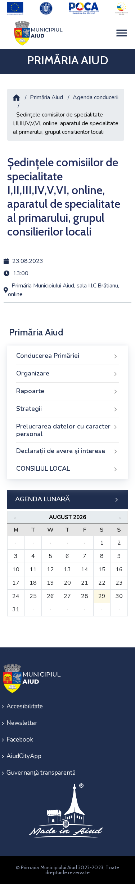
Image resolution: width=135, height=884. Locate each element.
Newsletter (21, 723)
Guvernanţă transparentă (41, 773)
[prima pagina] (37, 33)
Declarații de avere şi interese (60, 451)
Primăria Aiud (46, 97)
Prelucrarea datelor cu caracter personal (63, 430)
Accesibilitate (24, 706)
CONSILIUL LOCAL (43, 468)
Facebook (19, 739)
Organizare (32, 373)
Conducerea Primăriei (47, 355)
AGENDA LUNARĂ (42, 499)
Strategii (29, 408)
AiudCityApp (23, 756)
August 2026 (67, 517)
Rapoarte (30, 391)
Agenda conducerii (95, 97)
